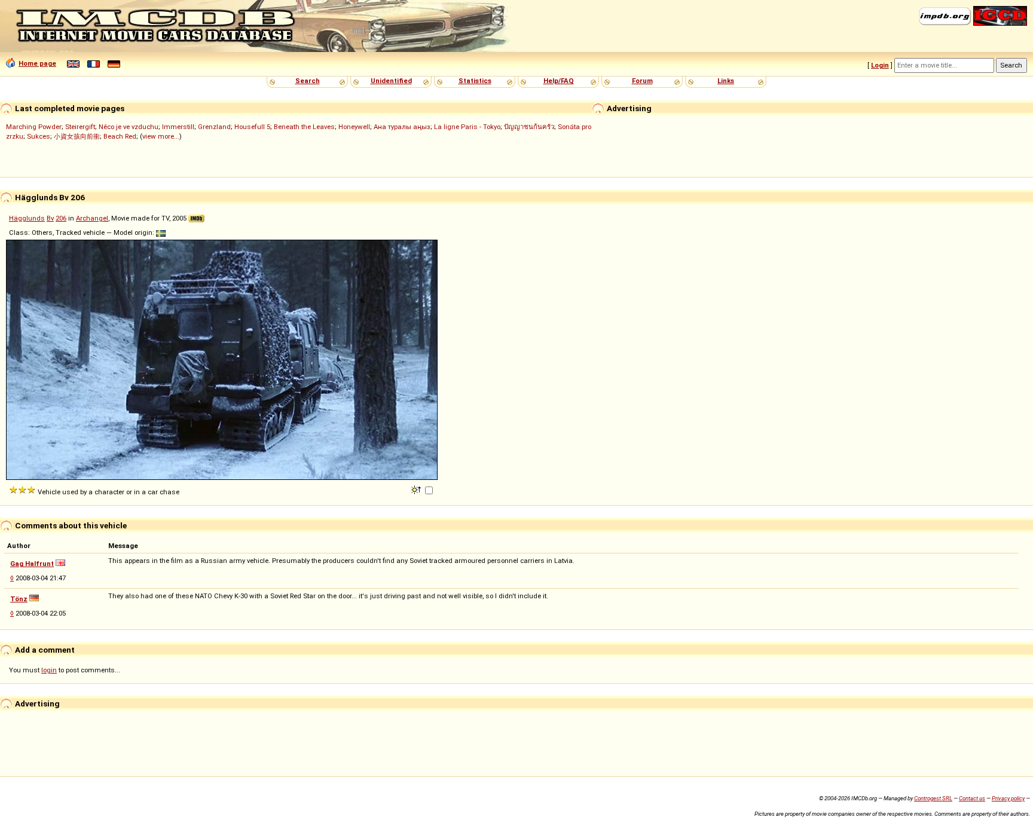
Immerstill (178, 127)
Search (307, 81)
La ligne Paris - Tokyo (467, 127)
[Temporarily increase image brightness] (417, 489)
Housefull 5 (252, 127)
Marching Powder (34, 127)
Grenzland (214, 127)
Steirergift (80, 127)
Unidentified (391, 81)
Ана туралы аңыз (402, 127)
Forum (642, 81)
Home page (37, 63)
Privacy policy (1008, 798)
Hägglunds (27, 218)
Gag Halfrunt (32, 563)
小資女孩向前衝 (77, 136)
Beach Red (119, 136)
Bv (50, 218)
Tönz (18, 599)
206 (61, 218)
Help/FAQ (558, 81)
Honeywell (354, 127)
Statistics (475, 81)
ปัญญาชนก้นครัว (529, 127)
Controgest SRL (933, 798)
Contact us (972, 798)
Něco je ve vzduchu (128, 127)
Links (725, 81)
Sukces (38, 136)
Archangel (92, 218)
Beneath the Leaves (304, 127)
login (49, 670)
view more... (160, 136)
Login (880, 65)
